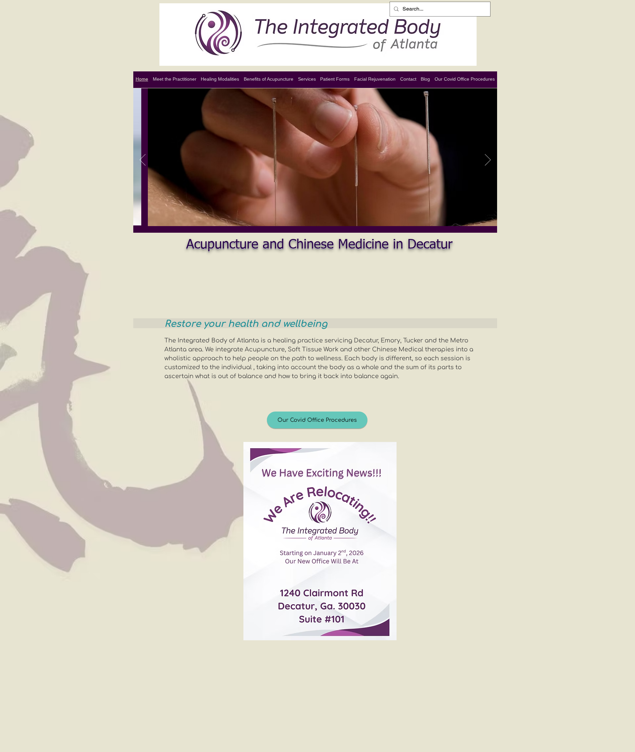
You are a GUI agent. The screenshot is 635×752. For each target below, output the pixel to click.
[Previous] (143, 160)
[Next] (488, 160)
